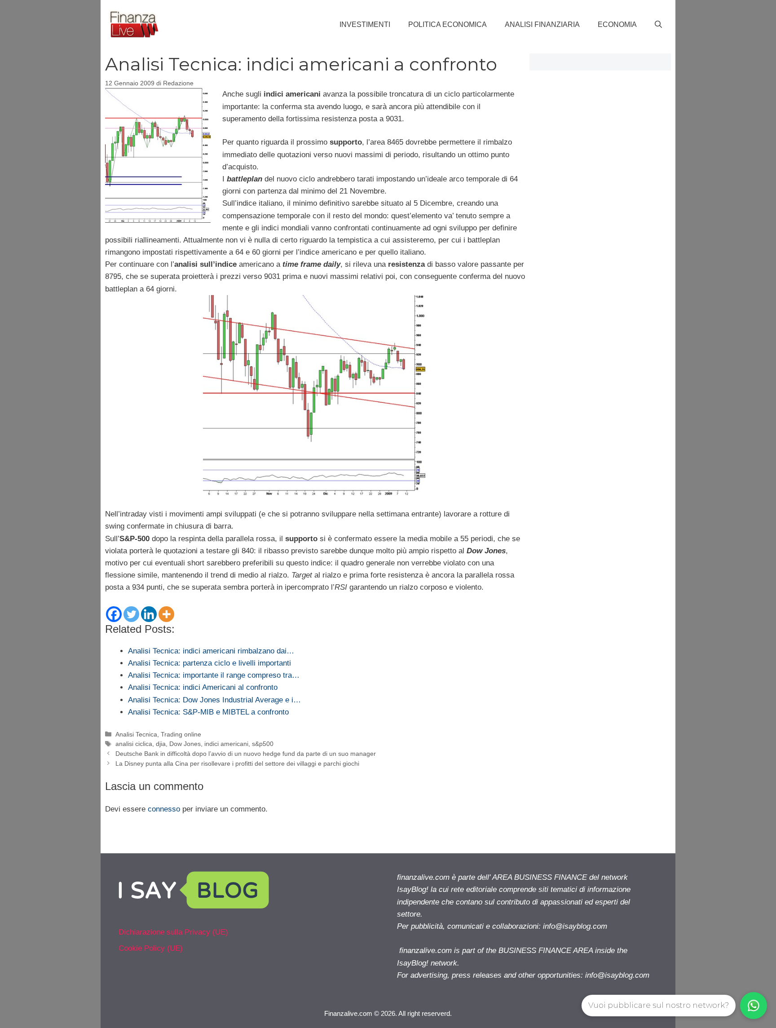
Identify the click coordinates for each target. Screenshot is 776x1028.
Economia (617, 24)
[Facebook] (114, 614)
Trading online (181, 734)
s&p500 (262, 743)
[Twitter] (131, 614)
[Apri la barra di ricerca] (658, 24)
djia (161, 743)
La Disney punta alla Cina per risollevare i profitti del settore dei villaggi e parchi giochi (237, 763)
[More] (166, 614)
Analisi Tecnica (136, 734)
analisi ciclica (133, 743)
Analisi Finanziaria (542, 24)
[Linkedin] (149, 614)
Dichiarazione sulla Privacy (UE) (173, 932)
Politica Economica (447, 24)
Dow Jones (185, 743)
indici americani (226, 743)
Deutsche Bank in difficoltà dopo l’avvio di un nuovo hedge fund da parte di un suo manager (245, 753)
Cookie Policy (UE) (151, 948)
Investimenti (365, 24)
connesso (164, 809)
